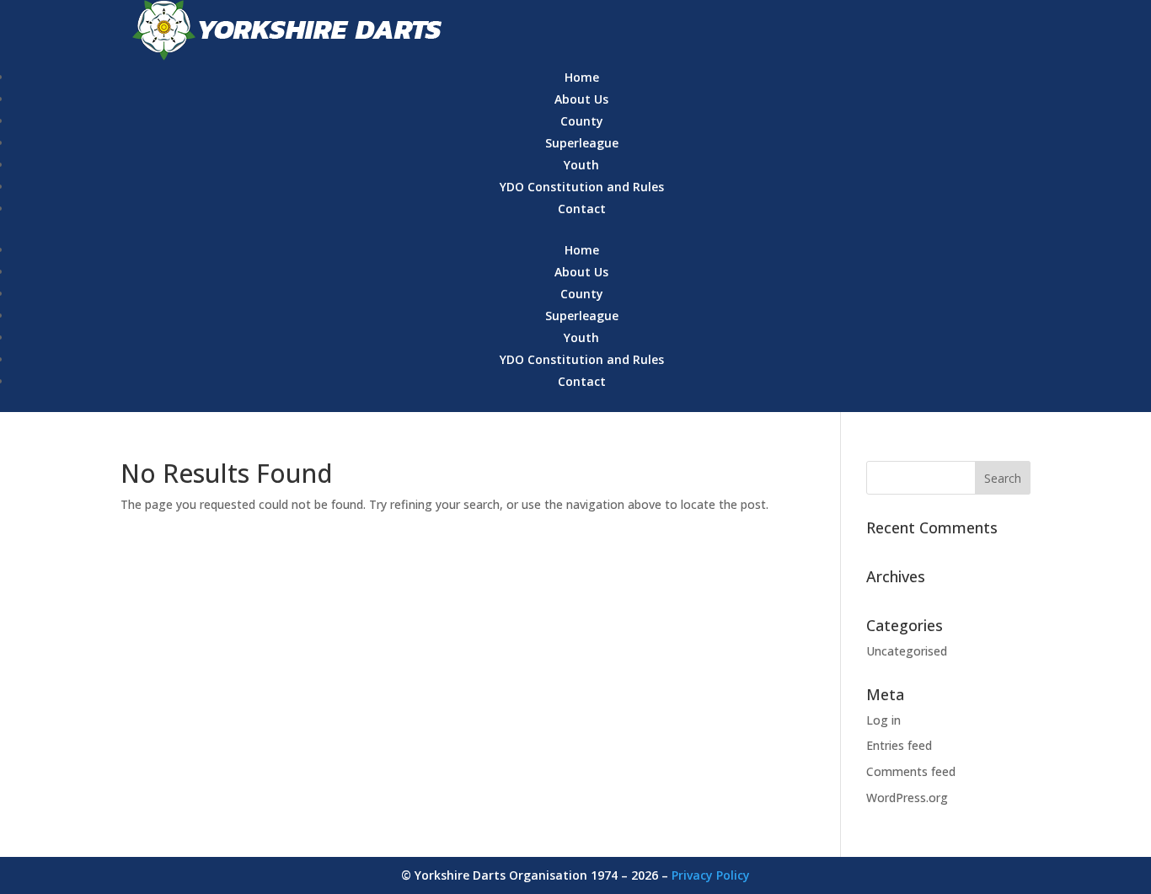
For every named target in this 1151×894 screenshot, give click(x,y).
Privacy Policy (711, 875)
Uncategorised (906, 651)
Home (582, 77)
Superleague (581, 143)
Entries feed (899, 745)
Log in (883, 720)
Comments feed (911, 771)
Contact (582, 209)
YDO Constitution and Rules (582, 187)
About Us (581, 99)
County (581, 121)
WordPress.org (907, 798)
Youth (581, 165)
